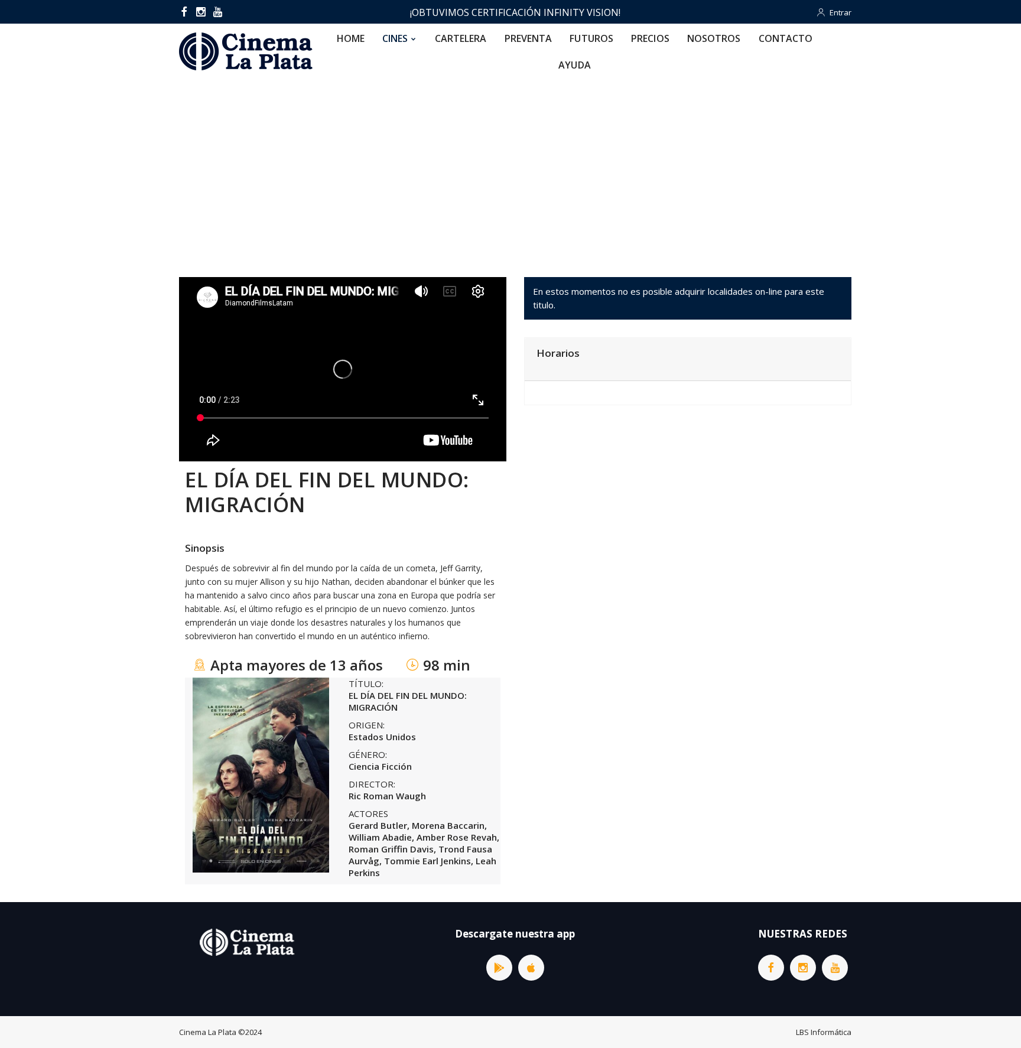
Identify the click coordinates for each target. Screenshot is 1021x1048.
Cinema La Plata (207, 1032)
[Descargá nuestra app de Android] (499, 968)
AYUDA (574, 64)
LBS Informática (823, 1032)
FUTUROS (591, 38)
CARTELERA (461, 38)
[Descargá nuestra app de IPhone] (531, 968)
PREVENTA (528, 38)
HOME (351, 38)
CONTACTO (786, 38)
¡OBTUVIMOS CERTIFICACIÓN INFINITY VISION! (515, 12)
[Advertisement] (510, 167)
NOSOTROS (714, 38)
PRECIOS (650, 38)
